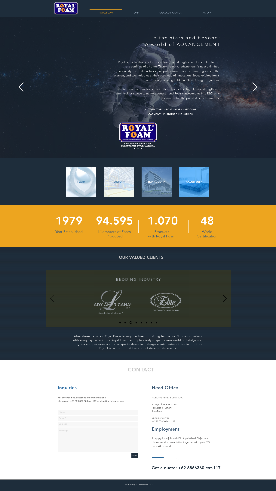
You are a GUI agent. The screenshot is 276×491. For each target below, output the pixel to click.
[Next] (255, 87)
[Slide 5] (141, 322)
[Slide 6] (146, 322)
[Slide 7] (151, 322)
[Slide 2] (138, 148)
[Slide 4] (136, 322)
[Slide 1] (134, 148)
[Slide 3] (141, 148)
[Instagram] (176, 457)
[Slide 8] (156, 322)
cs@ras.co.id (163, 446)
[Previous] (21, 87)
